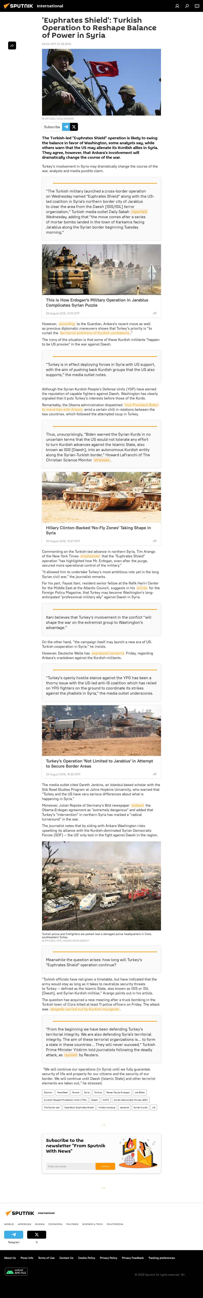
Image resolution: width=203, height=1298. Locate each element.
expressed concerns (108, 653)
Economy (55, 1224)
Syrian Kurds (140, 1107)
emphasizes (90, 556)
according (67, 323)
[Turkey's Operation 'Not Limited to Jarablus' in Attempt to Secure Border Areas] (101, 730)
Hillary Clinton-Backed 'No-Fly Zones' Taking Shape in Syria (98, 530)
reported (139, 211)
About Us (10, 1258)
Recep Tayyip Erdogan (118, 1092)
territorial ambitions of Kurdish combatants (94, 333)
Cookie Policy (86, 1258)
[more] (155, 313)
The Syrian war (52, 1107)
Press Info (27, 1258)
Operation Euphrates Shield (79, 1107)
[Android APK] (16, 1272)
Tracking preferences (161, 1258)
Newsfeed (62, 1092)
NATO (106, 1099)
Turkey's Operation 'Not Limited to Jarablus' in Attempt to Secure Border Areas (99, 763)
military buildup (107, 1107)
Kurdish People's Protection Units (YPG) (65, 1099)
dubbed (138, 805)
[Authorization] (177, 6)
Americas (24, 1224)
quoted (71, 1054)
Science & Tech (92, 1224)
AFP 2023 (50, 118)
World (9, 1224)
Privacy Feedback (133, 1258)
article (142, 588)
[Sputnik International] (19, 9)
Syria (86, 1092)
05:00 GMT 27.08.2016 (56, 44)
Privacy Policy (108, 1258)
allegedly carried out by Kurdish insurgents (84, 1009)
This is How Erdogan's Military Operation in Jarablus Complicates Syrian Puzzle (97, 302)
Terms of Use (46, 1258)
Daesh (94, 1099)
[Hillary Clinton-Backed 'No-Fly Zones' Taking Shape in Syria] (101, 497)
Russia (75, 1092)
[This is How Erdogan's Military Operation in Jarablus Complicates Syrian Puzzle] (101, 269)
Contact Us (66, 1258)
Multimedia (115, 1224)
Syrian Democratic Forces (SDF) (131, 1099)
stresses (101, 459)
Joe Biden (140, 1092)
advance (124, 1107)
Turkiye (98, 1092)
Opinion (48, 1092)
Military (72, 1224)
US (153, 1107)
